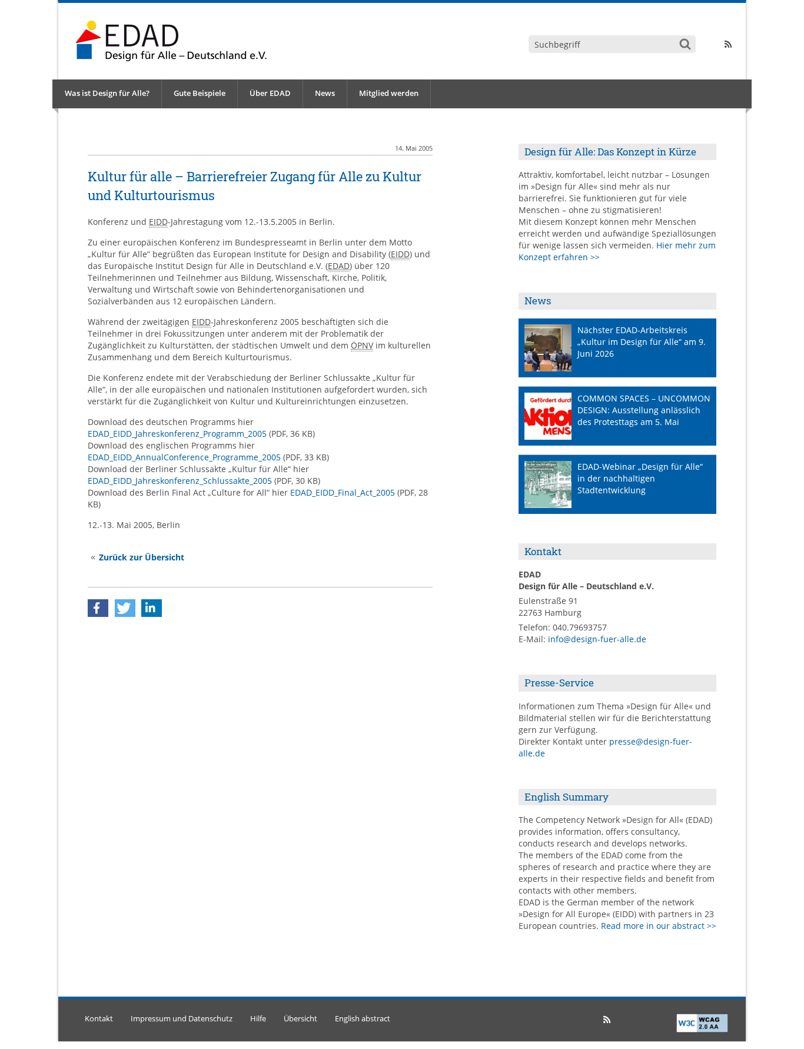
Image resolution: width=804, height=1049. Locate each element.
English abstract (362, 1019)
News (325, 93)
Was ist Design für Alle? (107, 93)
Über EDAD (270, 93)
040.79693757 (580, 627)
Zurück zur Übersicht (141, 557)
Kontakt (99, 1019)
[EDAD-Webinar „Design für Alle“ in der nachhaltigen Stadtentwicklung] (548, 484)
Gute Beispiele (199, 93)
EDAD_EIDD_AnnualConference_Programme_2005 (184, 457)
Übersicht (300, 1019)
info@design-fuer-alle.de (597, 639)
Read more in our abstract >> (658, 925)
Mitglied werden (388, 93)
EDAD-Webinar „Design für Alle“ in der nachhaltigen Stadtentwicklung (640, 478)
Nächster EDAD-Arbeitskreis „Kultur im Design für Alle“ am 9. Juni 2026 (641, 341)
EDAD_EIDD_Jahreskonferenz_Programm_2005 (177, 433)
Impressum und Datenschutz (181, 1019)
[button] (98, 608)
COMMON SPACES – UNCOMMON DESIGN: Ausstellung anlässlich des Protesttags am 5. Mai (643, 410)
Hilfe (258, 1019)
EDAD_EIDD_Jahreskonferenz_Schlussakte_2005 (180, 480)
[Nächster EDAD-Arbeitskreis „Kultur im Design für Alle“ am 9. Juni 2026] (548, 347)
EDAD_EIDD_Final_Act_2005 (342, 492)
